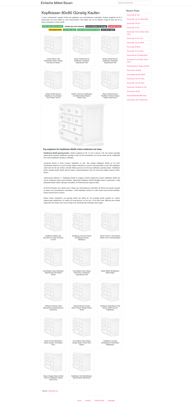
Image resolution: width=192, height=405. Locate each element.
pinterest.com (53, 391)
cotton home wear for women (53, 26)
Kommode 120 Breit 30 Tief (136, 87)
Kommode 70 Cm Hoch (135, 51)
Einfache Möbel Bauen (57, 2)
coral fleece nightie (107, 30)
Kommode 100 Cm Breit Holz (137, 100)
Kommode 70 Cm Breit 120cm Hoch (137, 60)
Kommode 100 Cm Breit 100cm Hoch (138, 33)
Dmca (79, 400)
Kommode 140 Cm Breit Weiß (137, 19)
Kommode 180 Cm (133, 23)
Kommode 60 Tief (133, 15)
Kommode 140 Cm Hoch (135, 83)
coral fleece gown (70, 30)
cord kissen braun (55, 30)
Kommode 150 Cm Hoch (135, 79)
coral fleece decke (115, 26)
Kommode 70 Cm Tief (135, 38)
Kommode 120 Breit (134, 70)
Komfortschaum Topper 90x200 (138, 66)
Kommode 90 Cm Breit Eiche (137, 55)
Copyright (111, 400)
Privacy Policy (99, 400)
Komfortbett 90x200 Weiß (136, 74)
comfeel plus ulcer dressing (74, 26)
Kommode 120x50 (133, 91)
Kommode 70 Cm (133, 27)
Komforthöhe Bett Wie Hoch (137, 95)
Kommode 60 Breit (133, 47)
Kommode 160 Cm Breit (135, 42)
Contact (88, 400)
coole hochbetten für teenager (96, 26)
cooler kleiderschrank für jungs (88, 30)
